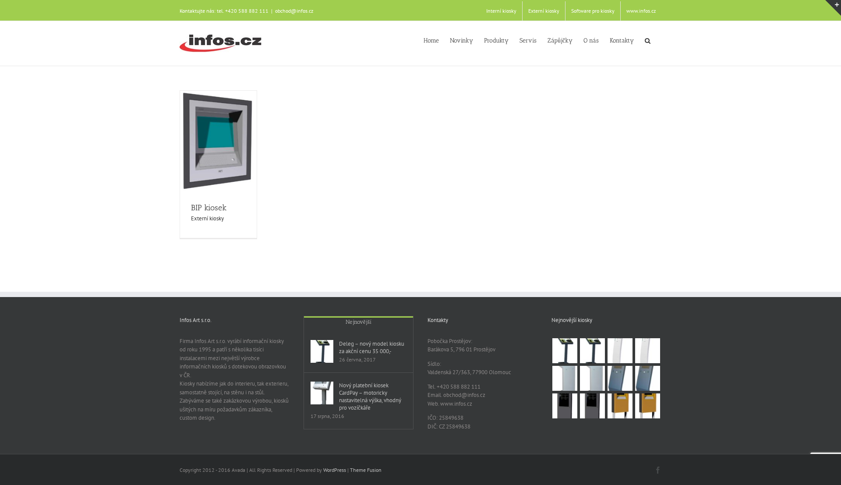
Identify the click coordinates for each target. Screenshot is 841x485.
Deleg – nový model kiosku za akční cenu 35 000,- (371, 347)
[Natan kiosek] (592, 378)
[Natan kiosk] (564, 378)
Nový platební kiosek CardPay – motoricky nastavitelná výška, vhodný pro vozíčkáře (370, 396)
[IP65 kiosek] (647, 406)
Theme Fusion (366, 470)
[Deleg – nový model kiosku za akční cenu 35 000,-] (322, 351)
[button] (647, 40)
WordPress (334, 470)
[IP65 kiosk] (620, 406)
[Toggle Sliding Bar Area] (833, 8)
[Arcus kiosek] (647, 351)
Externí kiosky (207, 218)
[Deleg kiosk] (564, 351)
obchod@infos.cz (294, 10)
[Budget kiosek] (647, 378)
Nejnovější (358, 322)
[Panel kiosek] (592, 406)
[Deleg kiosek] (592, 351)
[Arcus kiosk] (620, 351)
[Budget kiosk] (620, 378)
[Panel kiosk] (564, 406)
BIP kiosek (208, 207)
